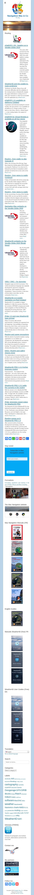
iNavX (18, 793)
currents (21, 785)
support (11, 813)
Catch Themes (20, 893)
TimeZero (7, 815)
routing (17, 810)
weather (9, 804)
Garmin (19, 787)
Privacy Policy (19, 891)
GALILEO (14, 787)
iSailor (13, 797)
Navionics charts (12, 807)
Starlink (7, 813)
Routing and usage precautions (17, 334)
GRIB (24, 790)
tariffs (22, 813)
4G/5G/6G (8, 779)
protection (11, 810)
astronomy (17, 779)
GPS (18, 790)
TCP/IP (26, 813)
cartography (11, 784)
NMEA (22, 807)
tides (23, 800)
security (17, 813)
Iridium (8, 797)
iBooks (8, 794)
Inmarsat (23, 794)
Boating (13, 781)
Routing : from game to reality (16, 192)
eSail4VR (8, 787)
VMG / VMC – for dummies (15, 282)
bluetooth (7, 781)
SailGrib (26, 810)
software (9, 800)
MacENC (18, 800)
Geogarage (10, 790)
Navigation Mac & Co (17, 16)
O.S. (26, 807)
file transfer (13, 815)
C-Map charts (19, 781)
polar (6, 810)
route (21, 810)
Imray (13, 794)
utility (18, 816)
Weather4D (11, 818)
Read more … (25, 81)
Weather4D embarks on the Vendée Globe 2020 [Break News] (15, 243)
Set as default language (11, 753)
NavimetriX (18, 804)
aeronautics (23, 779)
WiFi (20, 819)
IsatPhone (18, 797)
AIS (12, 779)
